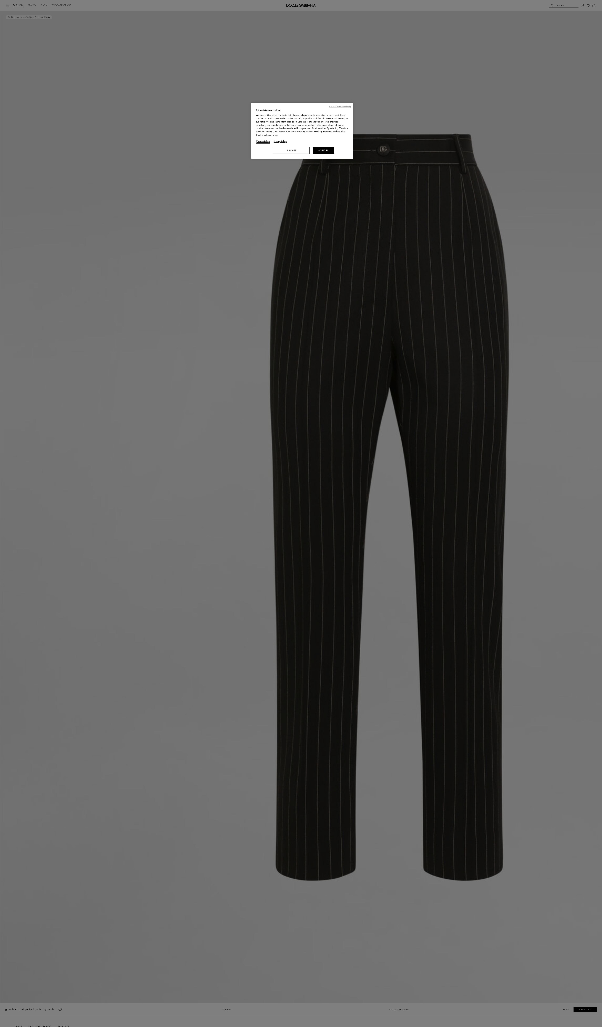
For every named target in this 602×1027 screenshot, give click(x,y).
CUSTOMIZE (291, 150)
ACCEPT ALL (323, 150)
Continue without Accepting (340, 106)
